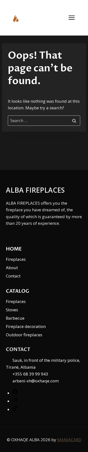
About (12, 267)
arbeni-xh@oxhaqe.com (35, 381)
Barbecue (15, 318)
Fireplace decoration (26, 326)
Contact (13, 276)
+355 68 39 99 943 (30, 374)
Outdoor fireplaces (24, 335)
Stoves (12, 310)
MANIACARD (69, 439)
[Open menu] (74, 18)
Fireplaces (16, 259)
